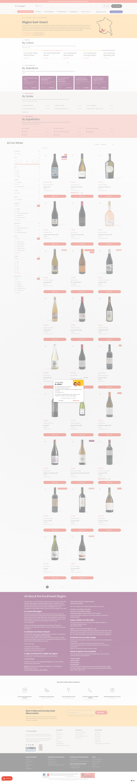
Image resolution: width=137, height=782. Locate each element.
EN (134, 780)
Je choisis (61, 400)
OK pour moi (76, 400)
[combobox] (133, 780)
